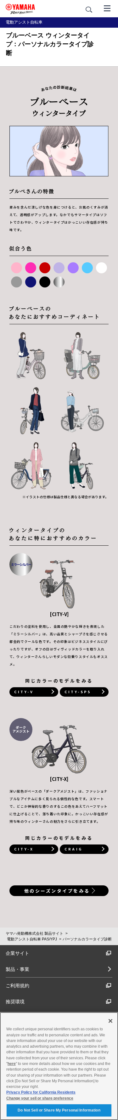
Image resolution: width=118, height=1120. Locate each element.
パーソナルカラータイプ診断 (87, 939)
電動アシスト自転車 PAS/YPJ (32, 939)
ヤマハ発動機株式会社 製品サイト (34, 933)
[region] (59, 1066)
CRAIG (73, 848)
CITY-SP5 (78, 691)
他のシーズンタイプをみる (57, 891)
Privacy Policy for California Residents (41, 1092)
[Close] (110, 1021)
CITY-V (24, 691)
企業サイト (17, 953)
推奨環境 (15, 1001)
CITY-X (24, 848)
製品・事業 (17, 969)
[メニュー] (107, 8)
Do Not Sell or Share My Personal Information (59, 1110)
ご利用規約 (17, 985)
